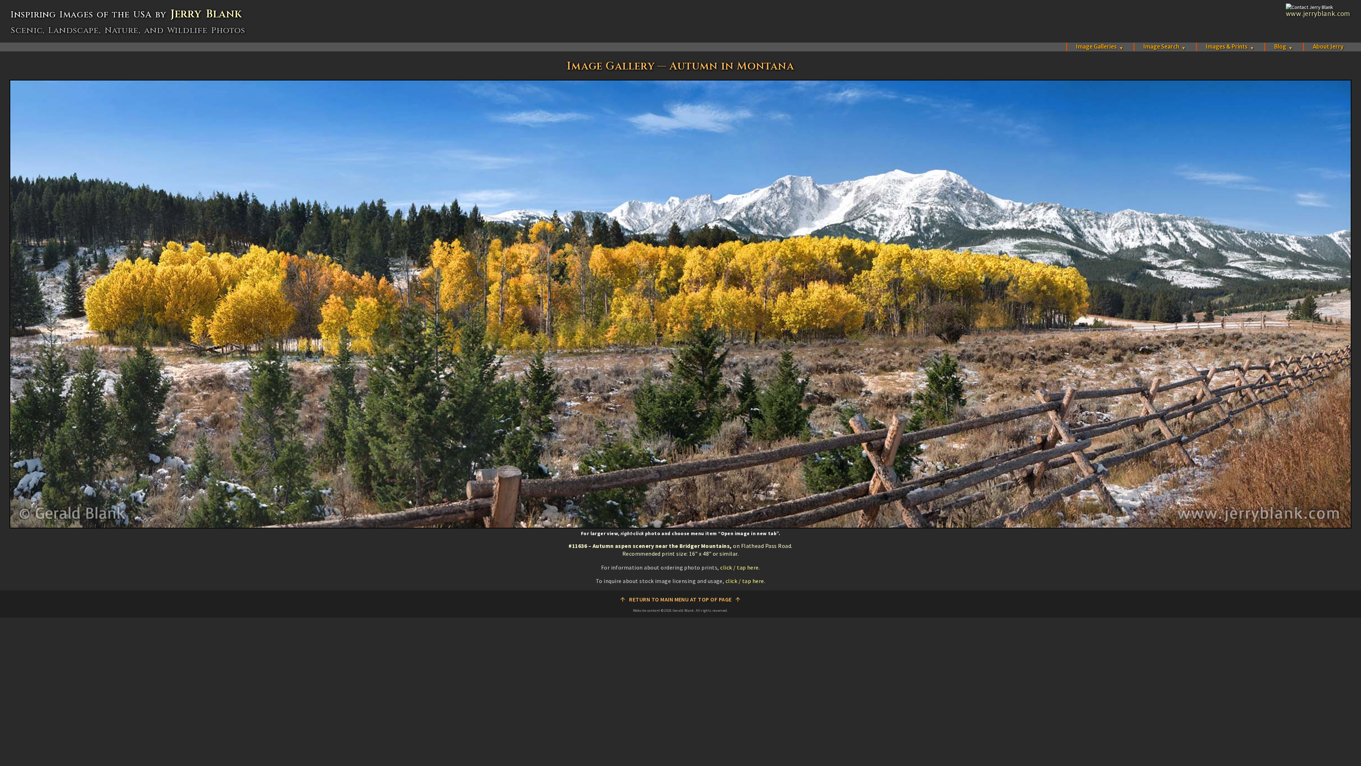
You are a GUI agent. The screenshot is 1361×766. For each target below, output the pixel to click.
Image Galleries (1100, 46)
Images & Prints (1230, 46)
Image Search (1164, 46)
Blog (1283, 46)
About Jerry (1328, 46)
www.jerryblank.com (1318, 14)
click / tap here (739, 567)
